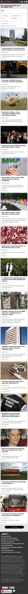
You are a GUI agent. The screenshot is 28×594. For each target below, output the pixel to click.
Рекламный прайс (6, 536)
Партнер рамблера (19, 587)
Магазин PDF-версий (7, 545)
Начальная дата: (5, 20)
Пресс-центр (16, 540)
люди (3, 459)
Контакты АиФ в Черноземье (9, 538)
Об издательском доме (7, 541)
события (4, 58)
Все (3, 10)
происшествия (6, 289)
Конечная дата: (5, 23)
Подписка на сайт (6, 540)
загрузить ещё (14, 527)
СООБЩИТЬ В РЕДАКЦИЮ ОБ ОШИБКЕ (11, 552)
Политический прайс (7, 550)
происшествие (6, 391)
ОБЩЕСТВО (4, 190)
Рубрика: (3, 18)
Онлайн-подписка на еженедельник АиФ (12, 543)
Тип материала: (5, 15)
